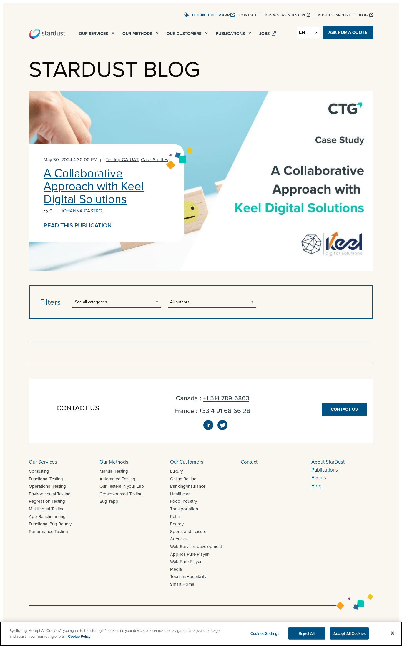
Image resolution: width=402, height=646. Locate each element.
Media (176, 569)
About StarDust (328, 462)
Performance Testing (48, 531)
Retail (175, 516)
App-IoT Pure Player (189, 554)
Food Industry (183, 501)
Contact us (344, 409)
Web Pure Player (186, 561)
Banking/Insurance (187, 486)
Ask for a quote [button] (347, 32)
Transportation (184, 509)
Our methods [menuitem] (137, 34)
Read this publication (78, 225)
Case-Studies (154, 159)
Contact (249, 462)
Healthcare (180, 494)
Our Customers (186, 462)
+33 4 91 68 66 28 (224, 411)
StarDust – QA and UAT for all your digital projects (47, 33)
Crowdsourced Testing (121, 494)
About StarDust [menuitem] (334, 15)
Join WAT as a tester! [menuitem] (285, 15)
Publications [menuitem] (231, 34)
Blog (316, 486)
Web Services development (196, 546)
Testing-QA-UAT (122, 159)
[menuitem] (113, 34)
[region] (201, 634)
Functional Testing (46, 479)
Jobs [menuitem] (265, 34)
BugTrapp (108, 501)
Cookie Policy (79, 636)
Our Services (43, 462)
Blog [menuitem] (363, 15)
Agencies (179, 539)
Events (318, 478)
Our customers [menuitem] (184, 34)
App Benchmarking (47, 516)
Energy (177, 524)
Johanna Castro (81, 210)
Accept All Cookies (349, 633)
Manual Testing (113, 471)
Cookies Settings (264, 633)
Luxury (176, 471)
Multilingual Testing (47, 509)
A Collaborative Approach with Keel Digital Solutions (94, 186)
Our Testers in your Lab (121, 486)
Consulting (39, 471)
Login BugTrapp (211, 15)
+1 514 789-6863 (226, 398)
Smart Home (182, 584)
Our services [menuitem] (94, 34)
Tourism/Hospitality (188, 576)
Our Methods (113, 462)
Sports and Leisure (188, 531)
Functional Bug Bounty (50, 524)
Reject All (307, 633)
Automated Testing (117, 479)
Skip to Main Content (160, 14)
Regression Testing (47, 501)
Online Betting (183, 479)
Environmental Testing (50, 494)
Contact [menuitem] (248, 15)
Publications (324, 470)
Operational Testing (47, 486)
